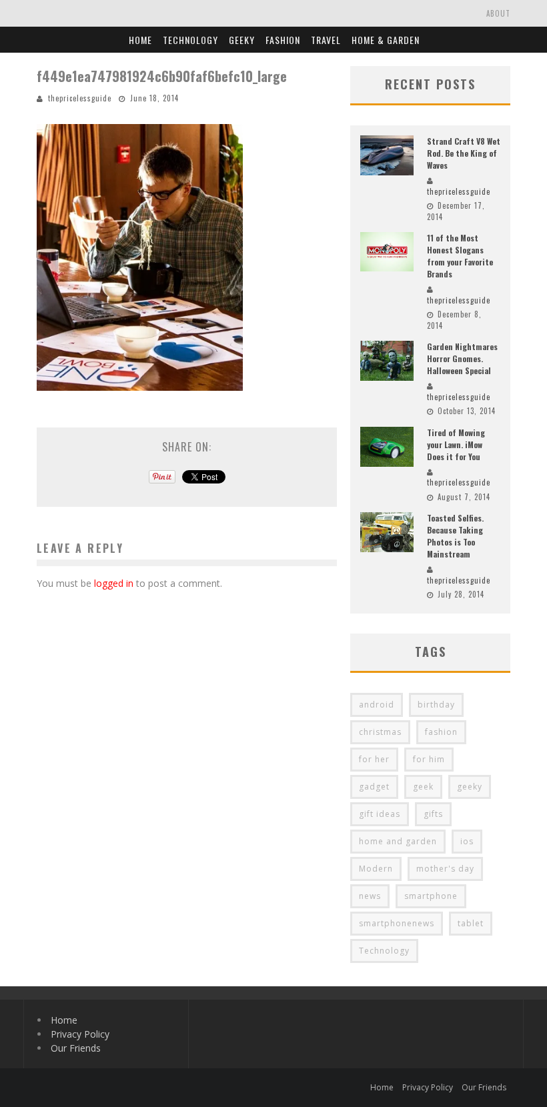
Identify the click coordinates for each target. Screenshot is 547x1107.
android (376, 704)
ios (467, 841)
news (370, 896)
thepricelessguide (79, 98)
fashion (441, 732)
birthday (436, 704)
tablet (471, 923)
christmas (380, 732)
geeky (469, 786)
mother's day (445, 868)
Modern (376, 868)
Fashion (282, 40)
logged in (113, 583)
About (498, 13)
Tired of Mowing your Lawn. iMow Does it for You (456, 444)
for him (429, 759)
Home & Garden (386, 40)
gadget (374, 786)
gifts (433, 814)
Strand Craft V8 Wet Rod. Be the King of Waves (463, 153)
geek (423, 786)
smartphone (431, 896)
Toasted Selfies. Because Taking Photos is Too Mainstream (455, 536)
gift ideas (379, 814)
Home (140, 40)
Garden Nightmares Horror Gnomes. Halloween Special (462, 358)
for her (374, 759)
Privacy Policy (80, 1034)
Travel (326, 40)
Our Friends (76, 1048)
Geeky (242, 40)
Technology (190, 40)
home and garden (398, 841)
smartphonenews (396, 923)
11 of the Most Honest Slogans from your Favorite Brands (460, 255)
